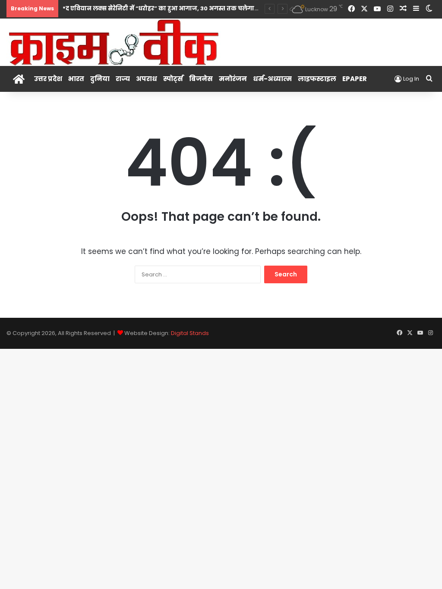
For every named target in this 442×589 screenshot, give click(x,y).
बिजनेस (201, 78)
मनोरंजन (233, 78)
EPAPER (354, 78)
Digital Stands (190, 333)
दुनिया (100, 78)
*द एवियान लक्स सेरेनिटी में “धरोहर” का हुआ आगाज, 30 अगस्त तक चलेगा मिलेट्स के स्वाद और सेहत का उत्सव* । (207, 8)
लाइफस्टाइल (317, 78)
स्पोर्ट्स (173, 78)
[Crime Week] (114, 42)
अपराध (146, 78)
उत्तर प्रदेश (48, 78)
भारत (76, 78)
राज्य (123, 78)
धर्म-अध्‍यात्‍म (272, 78)
